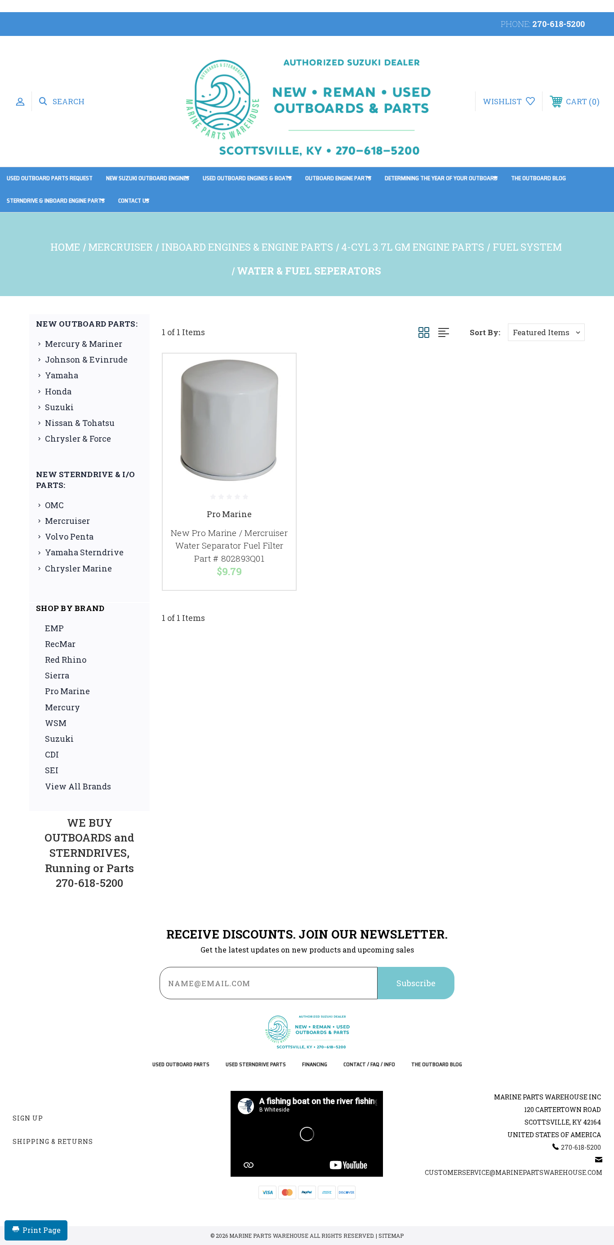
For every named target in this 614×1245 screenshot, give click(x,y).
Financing (314, 1064)
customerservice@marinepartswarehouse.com (513, 1172)
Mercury (62, 707)
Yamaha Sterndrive (84, 552)
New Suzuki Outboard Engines (147, 178)
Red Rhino (65, 659)
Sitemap (391, 1235)
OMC (54, 505)
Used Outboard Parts (180, 1064)
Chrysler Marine (78, 568)
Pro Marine (67, 691)
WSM (56, 723)
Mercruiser (67, 520)
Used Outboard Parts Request (50, 178)
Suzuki (59, 407)
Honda (58, 391)
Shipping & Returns (53, 1141)
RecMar (60, 643)
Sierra (57, 675)
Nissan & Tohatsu (80, 422)
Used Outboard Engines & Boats (247, 178)
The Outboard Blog (538, 178)
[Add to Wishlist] (278, 394)
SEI (51, 770)
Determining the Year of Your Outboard (441, 178)
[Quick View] (278, 372)
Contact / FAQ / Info (369, 1064)
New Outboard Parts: (87, 324)
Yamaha (61, 375)
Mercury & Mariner (83, 343)
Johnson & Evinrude (86, 359)
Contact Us (133, 200)
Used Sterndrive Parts (256, 1064)
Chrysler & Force (78, 438)
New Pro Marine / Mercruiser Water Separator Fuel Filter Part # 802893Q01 (229, 545)
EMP (54, 628)
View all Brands (78, 786)
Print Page (41, 1230)
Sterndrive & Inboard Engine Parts (56, 200)
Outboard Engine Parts (338, 178)
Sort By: (485, 332)
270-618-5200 (558, 23)
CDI (52, 754)
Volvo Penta (69, 536)
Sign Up (28, 1118)
